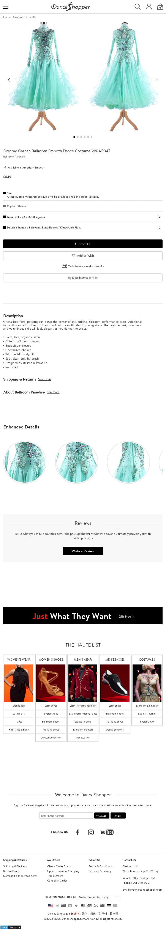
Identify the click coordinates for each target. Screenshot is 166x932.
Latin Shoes (50, 705)
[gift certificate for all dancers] (83, 615)
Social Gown (147, 721)
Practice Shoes (51, 729)
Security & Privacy (100, 871)
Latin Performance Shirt (83, 705)
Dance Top (19, 705)
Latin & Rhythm (147, 713)
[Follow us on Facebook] (77, 832)
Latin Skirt (19, 713)
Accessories (83, 737)
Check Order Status (59, 866)
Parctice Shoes (115, 721)
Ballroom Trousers (83, 729)
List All (32, 17)
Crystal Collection (51, 737)
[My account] (149, 7)
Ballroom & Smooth (147, 705)
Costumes (19, 17)
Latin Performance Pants (83, 713)
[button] (8, 79)
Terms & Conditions (100, 866)
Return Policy (11, 871)
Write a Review (83, 551)
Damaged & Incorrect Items (20, 876)
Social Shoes (51, 713)
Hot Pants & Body (19, 729)
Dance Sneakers (115, 729)
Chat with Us (130, 866)
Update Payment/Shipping (63, 871)
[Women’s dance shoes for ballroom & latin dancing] (50, 683)
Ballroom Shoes (51, 721)
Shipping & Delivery (15, 866)
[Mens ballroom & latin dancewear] (82, 683)
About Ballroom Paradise (24, 392)
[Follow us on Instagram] (91, 832)
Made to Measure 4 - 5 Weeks (86, 266)
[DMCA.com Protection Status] (11, 927)
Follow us (59, 832)
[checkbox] (82, 277)
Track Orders (55, 876)
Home (7, 17)
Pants (19, 721)
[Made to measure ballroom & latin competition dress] (147, 683)
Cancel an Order (57, 880)
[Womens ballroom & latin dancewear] (18, 683)
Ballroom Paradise (14, 156)
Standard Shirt (83, 721)
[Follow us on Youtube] (107, 832)
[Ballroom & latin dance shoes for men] (114, 683)
